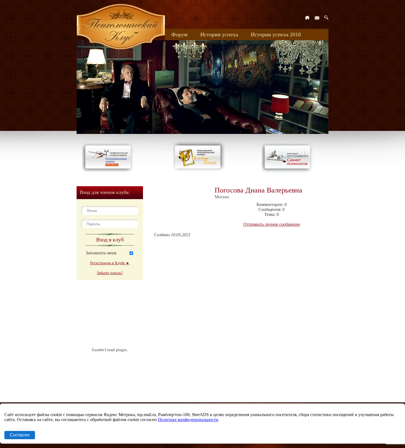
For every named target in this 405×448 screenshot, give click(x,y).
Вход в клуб (110, 240)
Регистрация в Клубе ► (110, 263)
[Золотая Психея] (199, 170)
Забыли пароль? (110, 273)
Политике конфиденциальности (188, 419)
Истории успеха (219, 34)
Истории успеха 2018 (276, 34)
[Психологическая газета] (109, 170)
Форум (179, 34)
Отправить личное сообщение (271, 224)
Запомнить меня (101, 253)
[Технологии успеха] (289, 173)
